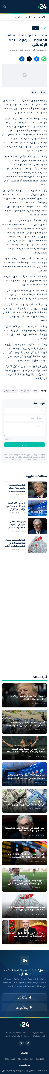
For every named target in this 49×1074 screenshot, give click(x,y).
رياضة (32, 1059)
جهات (9, 17)
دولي (35, 28)
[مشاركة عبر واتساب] (44, 59)
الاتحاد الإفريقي (10, 390)
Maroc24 (40, 50)
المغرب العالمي (22, 17)
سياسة (25, 1059)
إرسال (24, 445)
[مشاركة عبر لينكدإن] (22, 59)
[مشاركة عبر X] (29, 59)
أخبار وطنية (39, 17)
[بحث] (4, 6)
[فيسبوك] (27, 1043)
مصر (35, 390)
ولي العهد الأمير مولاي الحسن (15, 1071)
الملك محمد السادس (38, 1071)
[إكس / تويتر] (21, 1043)
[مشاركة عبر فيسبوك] (37, 59)
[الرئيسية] (45, 28)
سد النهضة (25, 390)
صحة (7, 1059)
